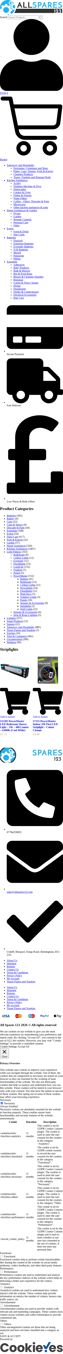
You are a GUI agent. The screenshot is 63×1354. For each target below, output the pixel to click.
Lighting (11, 618)
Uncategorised (14, 639)
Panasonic (18, 255)
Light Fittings (14, 551)
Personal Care (20, 222)
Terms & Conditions (17, 972)
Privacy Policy (14, 975)
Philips (17, 258)
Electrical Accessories (24, 294)
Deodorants (19, 288)
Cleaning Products (23, 174)
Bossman (18, 279)
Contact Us (13, 969)
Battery (10, 518)
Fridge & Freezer (22, 195)
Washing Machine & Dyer (27, 186)
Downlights (26, 588)
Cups (9, 521)
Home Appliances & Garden (22, 210)
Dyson (16, 213)
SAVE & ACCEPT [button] (10, 1336)
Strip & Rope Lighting (25, 615)
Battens (24, 579)
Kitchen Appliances (17, 180)
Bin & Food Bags (22, 273)
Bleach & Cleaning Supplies (28, 276)
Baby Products (21, 267)
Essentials (12, 261)
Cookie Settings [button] (8, 1046)
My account (13, 978)
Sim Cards (19, 234)
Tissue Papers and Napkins (21, 630)
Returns (11, 966)
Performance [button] (6, 1268)
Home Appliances (16, 545)
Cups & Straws (15, 524)
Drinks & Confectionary (26, 291)
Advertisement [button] (7, 1302)
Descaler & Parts (16, 527)
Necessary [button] (5, 1100)
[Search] (41, 17)
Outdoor (17, 569)
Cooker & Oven (22, 192)
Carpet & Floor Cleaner (25, 282)
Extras (10, 228)
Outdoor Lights (28, 597)
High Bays (26, 594)
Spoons (11, 624)
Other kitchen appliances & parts (30, 207)
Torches (11, 633)
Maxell (17, 252)
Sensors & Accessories (32, 603)
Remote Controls (22, 219)
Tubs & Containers (17, 636)
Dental (16, 285)
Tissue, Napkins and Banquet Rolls (32, 177)
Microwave (19, 204)
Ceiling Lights (21, 557)
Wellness (11, 642)
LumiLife (18, 566)
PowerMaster (20, 575)
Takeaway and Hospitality (20, 165)
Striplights (25, 606)
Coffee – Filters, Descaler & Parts (31, 201)
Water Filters (20, 198)
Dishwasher (19, 189)
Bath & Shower (21, 270)
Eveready (18, 560)
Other (16, 225)
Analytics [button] (5, 1283)
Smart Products (15, 621)
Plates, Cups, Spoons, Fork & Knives (33, 171)
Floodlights (19, 563)
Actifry (17, 183)
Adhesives (19, 264)
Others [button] (3, 1320)
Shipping (11, 963)
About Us (12, 960)
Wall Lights (26, 609)
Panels (16, 572)
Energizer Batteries (23, 243)
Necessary (9, 1103)
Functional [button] (5, 1253)
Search (3, 17)
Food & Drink (21, 231)
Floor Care (12, 536)
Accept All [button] (23, 1046)
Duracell (18, 240)
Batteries (11, 237)
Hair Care (18, 297)
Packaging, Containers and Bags (30, 168)
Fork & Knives (15, 539)
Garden (17, 216)
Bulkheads (19, 554)
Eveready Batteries (23, 246)
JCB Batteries (20, 249)
